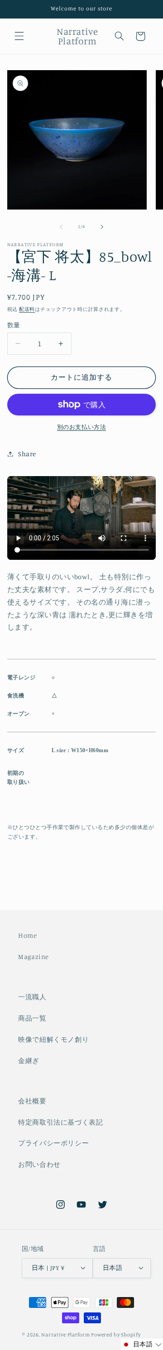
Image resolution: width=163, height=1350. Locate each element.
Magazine (33, 956)
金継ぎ (28, 1060)
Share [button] (27, 454)
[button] (19, 36)
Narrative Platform (65, 1334)
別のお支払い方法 (81, 427)
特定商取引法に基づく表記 (60, 1122)
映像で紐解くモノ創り (53, 1039)
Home (27, 935)
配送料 (27, 309)
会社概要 (32, 1101)
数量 (13, 325)
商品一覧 (32, 1018)
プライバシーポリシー (53, 1143)
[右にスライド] (102, 227)
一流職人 (32, 997)
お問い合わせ (39, 1164)
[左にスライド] (61, 227)
